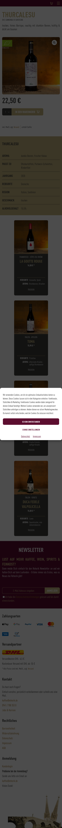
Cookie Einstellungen (31, 429)
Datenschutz (25, 436)
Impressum (37, 436)
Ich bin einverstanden (31, 421)
